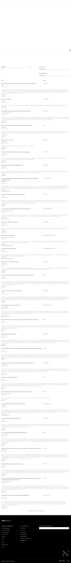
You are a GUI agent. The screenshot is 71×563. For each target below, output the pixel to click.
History (48, 495)
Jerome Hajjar (3, 420)
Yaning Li (2, 292)
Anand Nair (3, 321)
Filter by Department (43, 73)
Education (45, 208)
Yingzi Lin (11, 210)
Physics (44, 377)
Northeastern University (9, 561)
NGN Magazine (23, 540)
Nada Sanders (3, 393)
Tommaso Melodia (11, 237)
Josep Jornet (3, 263)
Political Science (46, 221)
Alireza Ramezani (4, 141)
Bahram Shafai (3, 153)
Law (2, 540)
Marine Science (45, 110)
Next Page (41, 510)
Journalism (45, 194)
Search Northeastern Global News (46, 525)
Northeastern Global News (7, 526)
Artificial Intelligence (46, 235)
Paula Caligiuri (8, 393)
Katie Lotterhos (9, 112)
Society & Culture (5, 544)
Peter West (3, 465)
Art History (50, 178)
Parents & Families (23, 536)
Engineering (45, 139)
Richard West (3, 405)
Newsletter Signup (23, 534)
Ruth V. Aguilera (3, 450)
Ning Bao (2, 379)
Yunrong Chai (3, 127)
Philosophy (45, 463)
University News (4, 534)
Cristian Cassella (4, 167)
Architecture (45, 178)
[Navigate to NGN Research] (7, 521)
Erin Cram (2, 350)
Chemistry (45, 403)
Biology (44, 125)
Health (3, 538)
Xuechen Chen (3, 223)
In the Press (22, 530)
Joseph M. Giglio (4, 497)
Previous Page (30, 510)
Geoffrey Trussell (4, 112)
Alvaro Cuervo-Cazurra (5, 434)
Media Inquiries (23, 532)
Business (44, 274)
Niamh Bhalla (3, 181)
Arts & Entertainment (5, 532)
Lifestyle (3, 542)
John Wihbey (3, 196)
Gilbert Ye (8, 210)
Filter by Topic (41, 66)
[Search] (31, 66)
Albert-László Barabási (5, 364)
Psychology (45, 83)
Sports (3, 546)
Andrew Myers (3, 210)
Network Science (46, 362)
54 (37, 510)
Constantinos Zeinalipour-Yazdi (6, 481)
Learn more (3, 94)
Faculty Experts (23, 528)
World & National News (6, 528)
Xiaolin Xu (2, 250)
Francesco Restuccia (4, 237)
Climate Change (4, 107)
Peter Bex (2, 85)
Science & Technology (5, 530)
